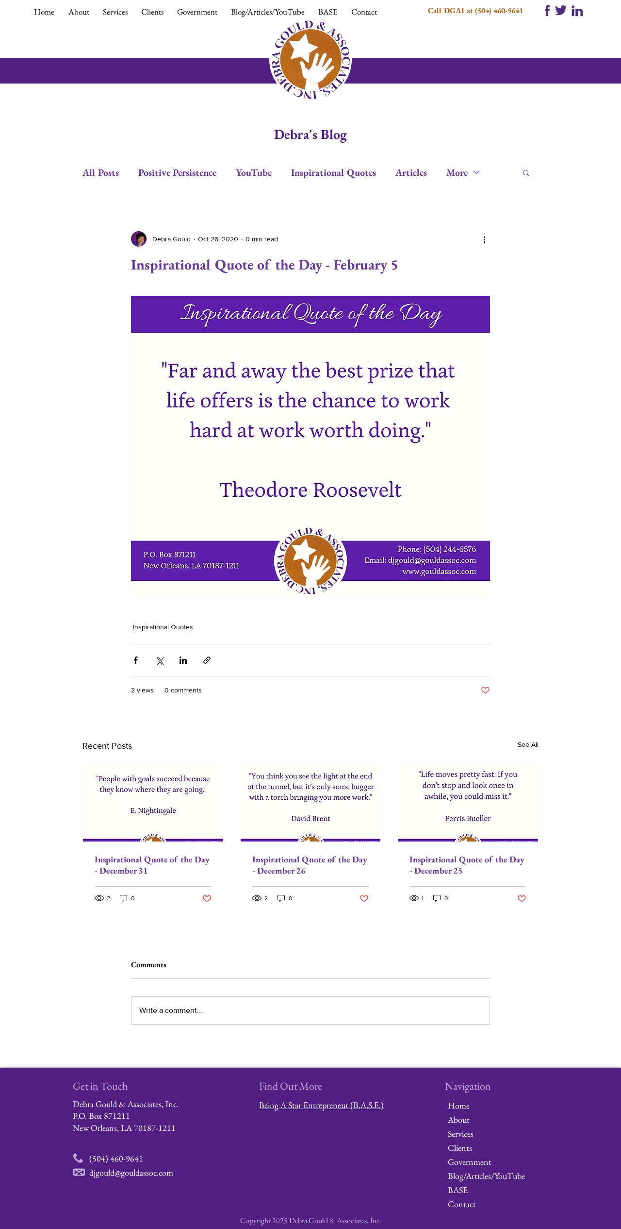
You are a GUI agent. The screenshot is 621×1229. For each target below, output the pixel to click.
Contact (462, 1204)
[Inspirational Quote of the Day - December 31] (153, 802)
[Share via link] (207, 660)
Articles (411, 173)
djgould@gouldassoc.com (131, 1172)
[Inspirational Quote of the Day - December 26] (311, 802)
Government (469, 1161)
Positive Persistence (177, 173)
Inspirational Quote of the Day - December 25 (466, 865)
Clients (460, 1147)
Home (459, 1105)
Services (461, 1133)
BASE (458, 1189)
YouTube (254, 173)
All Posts (100, 173)
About (459, 1119)
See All (528, 744)
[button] (81, 11)
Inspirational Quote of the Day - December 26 (309, 865)
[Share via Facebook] (135, 660)
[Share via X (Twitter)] (159, 660)
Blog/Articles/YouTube (482, 1175)
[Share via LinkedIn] (183, 660)
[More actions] (484, 239)
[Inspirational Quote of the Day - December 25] (468, 802)
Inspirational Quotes (333, 173)
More (457, 173)
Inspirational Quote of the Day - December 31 (152, 865)
